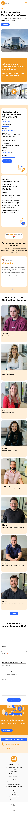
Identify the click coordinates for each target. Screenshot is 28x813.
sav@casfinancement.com (8, 157)
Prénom (4, 630)
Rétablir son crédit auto (14, 784)
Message (4, 679)
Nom (3, 638)
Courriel (4, 646)
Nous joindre (14, 794)
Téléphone (5, 653)
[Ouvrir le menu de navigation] (26, 3)
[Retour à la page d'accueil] (6, 3)
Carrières (14, 769)
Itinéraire (6, 24)
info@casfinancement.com (8, 130)
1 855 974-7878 (6, 121)
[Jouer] (14, 92)
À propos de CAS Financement (14, 767)
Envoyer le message (14, 700)
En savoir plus (7, 730)
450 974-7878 (5, 126)
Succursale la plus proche (8, 671)
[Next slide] (16, 289)
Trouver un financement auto (14, 782)
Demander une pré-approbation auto (14, 739)
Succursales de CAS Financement (7, 9)
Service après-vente (14, 796)
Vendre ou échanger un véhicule (14, 786)
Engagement (14, 771)
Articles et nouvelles (14, 773)
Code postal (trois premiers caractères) (12, 662)
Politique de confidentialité (14, 799)
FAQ (14, 792)
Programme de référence (14, 776)
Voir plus (14, 613)
